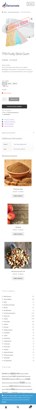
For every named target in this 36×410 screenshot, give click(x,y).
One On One (7, 346)
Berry (19, 373)
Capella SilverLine (8, 352)
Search (18, 407)
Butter (26, 373)
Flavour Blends (7, 299)
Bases (5, 302)
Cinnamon (12, 379)
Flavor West (7, 321)
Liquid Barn (7, 332)
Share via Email (9, 126)
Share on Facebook (9, 122)
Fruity (26, 382)
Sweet (5, 392)
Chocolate (5, 379)
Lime (19, 386)
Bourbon (23, 373)
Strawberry (29, 389)
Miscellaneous (7, 310)
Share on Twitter (9, 120)
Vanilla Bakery (21, 392)
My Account (6, 407)
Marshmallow (28, 386)
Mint (9, 389)
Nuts (17, 389)
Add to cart (14, 99)
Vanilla (14, 392)
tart (9, 392)
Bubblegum (7, 114)
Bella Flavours (7, 296)
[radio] (4, 83)
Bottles (6, 307)
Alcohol (4, 373)
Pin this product (9, 124)
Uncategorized (7, 360)
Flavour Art (7, 316)
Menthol (4, 389)
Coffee (17, 379)
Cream (27, 379)
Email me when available (14, 106)
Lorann (5, 335)
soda (23, 389)
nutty (20, 389)
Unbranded (7, 357)
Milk (7, 389)
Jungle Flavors (7, 341)
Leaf (11, 386)
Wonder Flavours (8, 330)
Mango (23, 386)
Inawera (6, 324)
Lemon (15, 386)
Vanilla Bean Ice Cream (28, 392)
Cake (10, 376)
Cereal (23, 376)
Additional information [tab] (8, 133)
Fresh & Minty (16, 382)
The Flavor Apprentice (13, 12)
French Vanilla (9, 382)
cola (21, 379)
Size (3, 81)
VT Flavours (7, 344)
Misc (13, 389)
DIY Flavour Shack (8, 355)
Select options (18, 196)
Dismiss (4, 402)
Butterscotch (5, 376)
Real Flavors (7, 338)
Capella (6, 318)
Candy (14, 376)
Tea (11, 392)
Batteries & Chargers (9, 304)
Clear (6, 86)
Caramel (18, 376)
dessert (4, 382)
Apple (8, 373)
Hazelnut (7, 386)
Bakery (14, 373)
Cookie (23, 379)
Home (5, 12)
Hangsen (6, 349)
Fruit (22, 382)
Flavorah (6, 327)
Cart (27, 406)
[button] (31, 19)
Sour (25, 389)
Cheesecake (27, 376)
